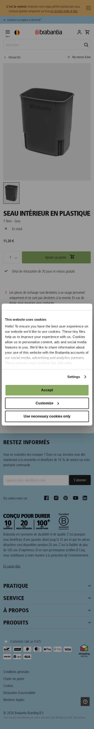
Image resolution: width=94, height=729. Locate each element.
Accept (47, 390)
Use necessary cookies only (47, 416)
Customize (44, 403)
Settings (73, 377)
